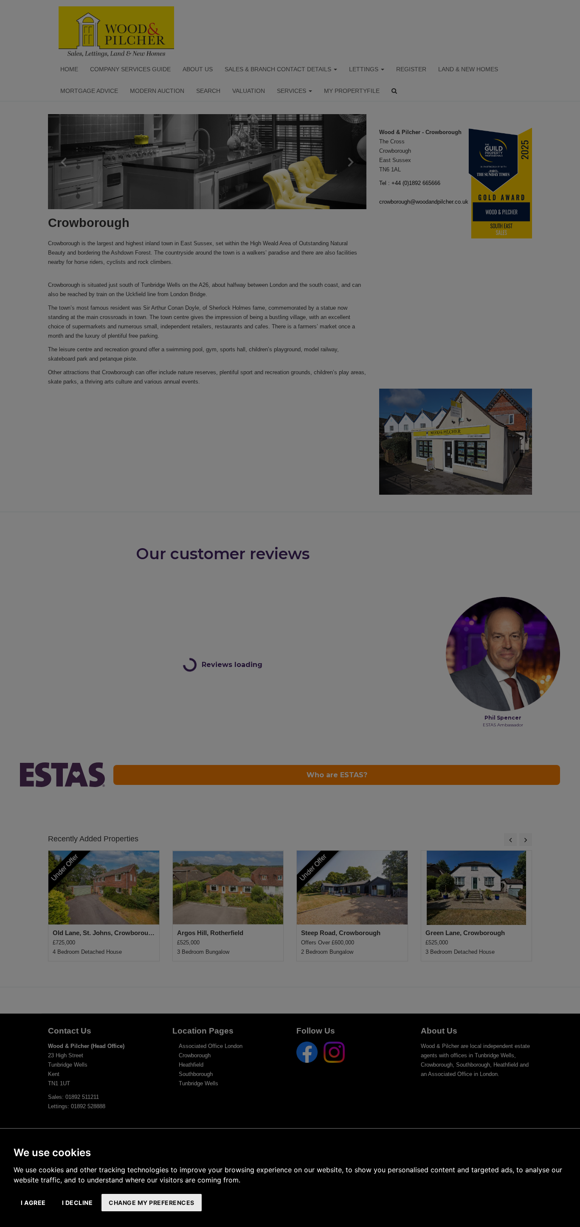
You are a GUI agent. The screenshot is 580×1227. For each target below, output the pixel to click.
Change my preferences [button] (151, 1202)
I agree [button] (33, 1202)
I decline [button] (77, 1202)
